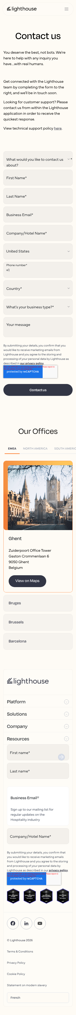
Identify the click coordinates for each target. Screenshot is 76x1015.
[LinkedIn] (26, 923)
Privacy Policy (16, 962)
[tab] (12, 448)
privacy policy (58, 870)
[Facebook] (13, 923)
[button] (38, 504)
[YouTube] (40, 923)
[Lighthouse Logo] (22, 9)
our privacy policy (32, 363)
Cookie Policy (16, 974)
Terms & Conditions (20, 951)
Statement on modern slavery (27, 985)
